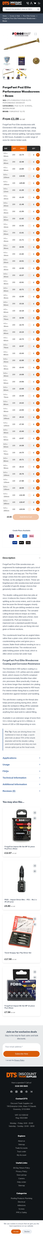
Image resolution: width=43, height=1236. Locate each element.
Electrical (21, 1202)
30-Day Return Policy (21, 1168)
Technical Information (14, 777)
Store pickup (21, 1175)
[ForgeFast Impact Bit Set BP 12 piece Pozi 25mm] (22, 985)
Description (9, 558)
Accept (15, 1231)
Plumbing (28, 1198)
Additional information (15, 784)
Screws (21, 1209)
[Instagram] (21, 1092)
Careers (21, 1178)
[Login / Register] (31, 3)
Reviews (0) (9, 791)
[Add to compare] (35, 813)
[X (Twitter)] (16, 1092)
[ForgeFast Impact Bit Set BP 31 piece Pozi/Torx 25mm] (22, 826)
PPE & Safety (21, 1212)
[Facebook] (11, 1092)
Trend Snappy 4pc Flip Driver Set (18, 953)
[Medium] (31, 1092)
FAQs (6, 771)
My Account (21, 1155)
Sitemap (21, 1144)
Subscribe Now (21, 1054)
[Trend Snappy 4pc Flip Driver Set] (22, 932)
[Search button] (38, 9)
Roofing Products (17, 1198)
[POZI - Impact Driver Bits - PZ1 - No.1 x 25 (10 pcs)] (22, 879)
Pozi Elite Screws (23, 106)
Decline (27, 1231)
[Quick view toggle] (35, 818)
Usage (6, 764)
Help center (21, 1182)
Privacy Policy (19, 1060)
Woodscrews (9, 108)
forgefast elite (17, 111)
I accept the (15, 1060)
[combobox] (19, 9)
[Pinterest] (26, 1092)
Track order (21, 1152)
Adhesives (21, 1205)
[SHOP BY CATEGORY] (39, 3)
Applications (9, 758)
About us (21, 1141)
